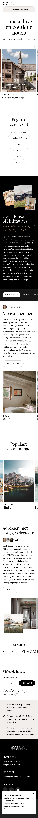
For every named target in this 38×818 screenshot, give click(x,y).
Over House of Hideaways (14, 761)
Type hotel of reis (18, 138)
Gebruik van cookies (12, 809)
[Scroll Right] (34, 47)
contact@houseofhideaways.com (17, 777)
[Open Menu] (34, 3)
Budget (18, 162)
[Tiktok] (11, 789)
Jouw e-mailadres (10, 677)
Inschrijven (27, 683)
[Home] (8, 4)
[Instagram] (17, 789)
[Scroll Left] (31, 47)
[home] (19, 748)
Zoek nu (10, 590)
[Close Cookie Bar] (33, 793)
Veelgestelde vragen (11, 764)
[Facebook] (5, 789)
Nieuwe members (11, 295)
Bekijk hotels (13, 363)
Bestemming (17, 150)
